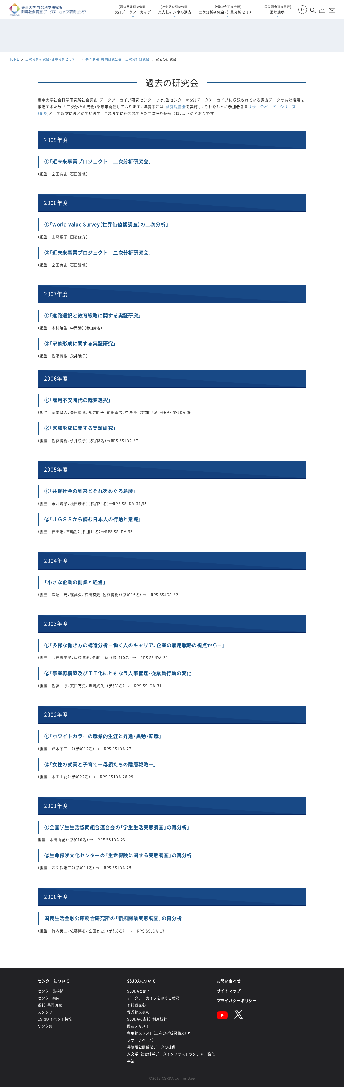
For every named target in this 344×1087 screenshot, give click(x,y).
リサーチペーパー (142, 1039)
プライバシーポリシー (237, 1000)
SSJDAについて (141, 980)
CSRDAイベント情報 (55, 1018)
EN (302, 9)
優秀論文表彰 (138, 1011)
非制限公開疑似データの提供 (151, 1046)
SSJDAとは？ (138, 990)
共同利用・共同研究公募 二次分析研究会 (117, 59)
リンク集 (45, 1025)
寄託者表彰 (136, 1004)
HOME (14, 59)
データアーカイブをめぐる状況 (153, 997)
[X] (238, 1017)
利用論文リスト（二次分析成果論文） (157, 1032)
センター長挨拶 (51, 990)
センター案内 (49, 997)
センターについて (54, 980)
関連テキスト (138, 1025)
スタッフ (45, 1011)
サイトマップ (229, 990)
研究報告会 (176, 106)
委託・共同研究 (50, 1004)
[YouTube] (222, 1017)
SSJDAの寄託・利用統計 (147, 1018)
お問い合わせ (229, 980)
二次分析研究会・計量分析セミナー (52, 59)
